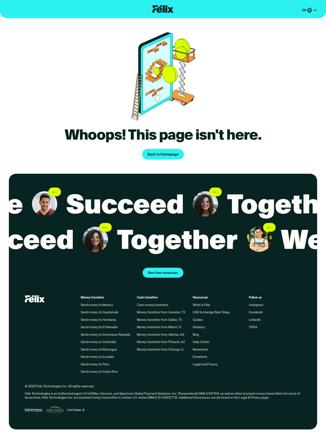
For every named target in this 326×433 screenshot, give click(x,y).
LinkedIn (255, 320)
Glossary (199, 327)
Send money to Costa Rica (99, 371)
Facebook (256, 312)
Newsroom (200, 349)
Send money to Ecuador (97, 357)
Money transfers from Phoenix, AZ (161, 342)
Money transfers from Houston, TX (161, 312)
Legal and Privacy (205, 364)
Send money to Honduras (98, 320)
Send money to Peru (95, 364)
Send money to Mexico (97, 305)
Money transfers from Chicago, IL (160, 349)
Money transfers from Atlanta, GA (161, 334)
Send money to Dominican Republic (106, 334)
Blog (196, 334)
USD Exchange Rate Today (211, 312)
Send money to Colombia (98, 342)
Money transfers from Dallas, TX (159, 320)
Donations (200, 357)
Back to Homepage (163, 154)
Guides (198, 320)
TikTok (253, 327)
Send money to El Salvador (99, 327)
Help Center (201, 342)
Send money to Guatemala (99, 312)
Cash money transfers (152, 305)
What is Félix (201, 305)
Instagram (256, 305)
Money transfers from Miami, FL (159, 327)
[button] (309, 10)
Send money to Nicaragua (99, 349)
